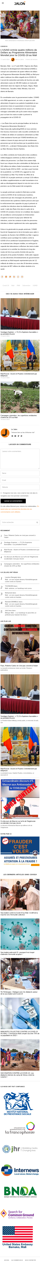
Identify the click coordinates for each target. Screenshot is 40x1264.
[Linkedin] (14, 276)
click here (8, 610)
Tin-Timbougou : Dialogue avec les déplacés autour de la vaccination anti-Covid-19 (19, 993)
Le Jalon (14, 429)
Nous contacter (30, 1260)
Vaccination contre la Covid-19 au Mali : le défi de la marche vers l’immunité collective (19, 914)
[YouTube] (15, 436)
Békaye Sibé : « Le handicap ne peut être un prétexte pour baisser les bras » (20, 614)
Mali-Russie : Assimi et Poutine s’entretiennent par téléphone (19, 375)
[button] (36, 522)
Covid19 (4, 46)
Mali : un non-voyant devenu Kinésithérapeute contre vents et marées (21, 580)
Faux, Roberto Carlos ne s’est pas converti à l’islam (19, 536)
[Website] (21, 436)
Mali (12, 285)
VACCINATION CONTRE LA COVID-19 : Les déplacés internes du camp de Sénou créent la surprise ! (17, 1075)
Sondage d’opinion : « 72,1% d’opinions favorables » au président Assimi (19, 333)
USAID (35, 285)
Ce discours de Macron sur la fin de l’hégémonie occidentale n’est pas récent (21, 558)
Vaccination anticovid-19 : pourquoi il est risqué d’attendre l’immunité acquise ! (17, 953)
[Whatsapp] (18, 276)
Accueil (6, 1260)
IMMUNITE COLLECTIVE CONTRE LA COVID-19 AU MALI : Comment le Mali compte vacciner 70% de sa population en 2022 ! (20, 1033)
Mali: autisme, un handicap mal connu (18, 588)
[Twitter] (10, 276)
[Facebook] (2, 276)
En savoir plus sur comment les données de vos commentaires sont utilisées (20, 509)
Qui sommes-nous (17, 1260)
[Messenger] (6, 276)
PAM (18, 285)
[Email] (22, 276)
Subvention (26, 285)
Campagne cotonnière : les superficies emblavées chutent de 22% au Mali (19, 416)
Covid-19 (6, 285)
